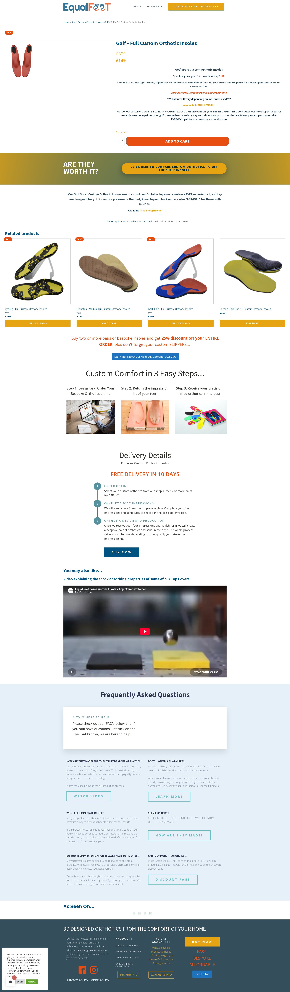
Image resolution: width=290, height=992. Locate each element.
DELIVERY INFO (128, 974)
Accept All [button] (32, 981)
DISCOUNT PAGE (172, 879)
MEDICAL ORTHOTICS (127, 945)
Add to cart (177, 141)
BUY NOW (121, 552)
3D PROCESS (154, 6)
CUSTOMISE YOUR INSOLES (196, 6)
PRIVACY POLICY (77, 980)
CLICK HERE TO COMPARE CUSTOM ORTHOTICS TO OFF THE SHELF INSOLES (174, 168)
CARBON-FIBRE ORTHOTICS (124, 965)
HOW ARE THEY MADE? (179, 835)
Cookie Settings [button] (16, 981)
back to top (202, 974)
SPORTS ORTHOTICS (127, 957)
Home (137, 6)
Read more (252, 323)
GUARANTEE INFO (161, 974)
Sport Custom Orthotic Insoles (87, 22)
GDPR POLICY (100, 980)
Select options (38, 323)
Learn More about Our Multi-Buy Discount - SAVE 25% (145, 356)
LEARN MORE (169, 796)
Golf (106, 22)
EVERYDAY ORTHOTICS (128, 951)
